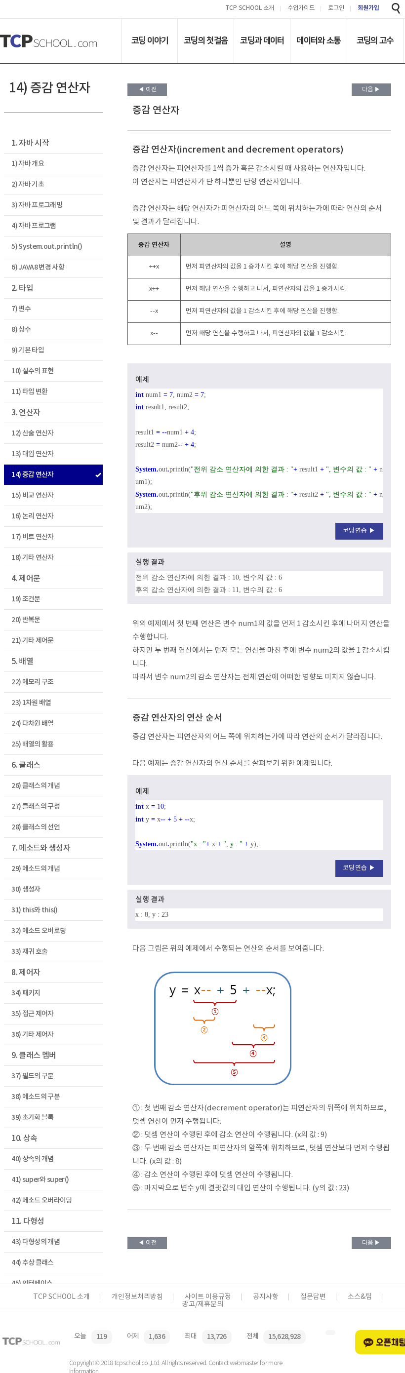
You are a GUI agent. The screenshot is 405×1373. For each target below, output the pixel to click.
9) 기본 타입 (27, 350)
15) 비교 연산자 (32, 495)
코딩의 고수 (375, 40)
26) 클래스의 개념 (35, 786)
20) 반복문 (25, 620)
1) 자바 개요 (27, 163)
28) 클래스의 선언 (35, 827)
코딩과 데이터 (262, 40)
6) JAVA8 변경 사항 (37, 267)
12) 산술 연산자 (32, 433)
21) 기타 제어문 (32, 640)
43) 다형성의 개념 (35, 1242)
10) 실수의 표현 (32, 371)
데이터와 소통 (318, 40)
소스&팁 (360, 1297)
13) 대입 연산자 (32, 454)
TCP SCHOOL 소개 (250, 8)
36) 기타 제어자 (32, 1034)
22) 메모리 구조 (32, 682)
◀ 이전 (147, 89)
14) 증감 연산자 (32, 475)
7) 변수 (21, 309)
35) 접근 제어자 (32, 1014)
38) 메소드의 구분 (35, 1097)
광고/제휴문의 (202, 1304)
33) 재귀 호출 (29, 951)
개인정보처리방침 (137, 1297)
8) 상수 (21, 329)
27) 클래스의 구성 (35, 806)
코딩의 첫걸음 (206, 40)
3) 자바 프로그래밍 (36, 205)
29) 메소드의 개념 (35, 868)
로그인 (336, 8)
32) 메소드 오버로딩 (38, 931)
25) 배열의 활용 (32, 744)
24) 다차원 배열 (32, 723)
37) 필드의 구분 (32, 1076)
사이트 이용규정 (208, 1297)
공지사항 (266, 1297)
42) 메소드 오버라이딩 (41, 1200)
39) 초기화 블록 (32, 1117)
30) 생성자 (25, 889)
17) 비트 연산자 (32, 537)
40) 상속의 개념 (32, 1159)
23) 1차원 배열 (31, 703)
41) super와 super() (40, 1180)
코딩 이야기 (149, 40)
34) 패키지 (25, 993)
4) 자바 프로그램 (33, 226)
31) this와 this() (34, 910)
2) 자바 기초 (27, 184)
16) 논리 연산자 (32, 516)
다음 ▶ (371, 89)
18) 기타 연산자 (32, 557)
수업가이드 (301, 8)
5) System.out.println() (46, 246)
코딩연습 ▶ (359, 531)
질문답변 (313, 1297)
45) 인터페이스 (31, 1283)
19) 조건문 (25, 599)
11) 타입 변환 (29, 392)
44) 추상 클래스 (32, 1262)
